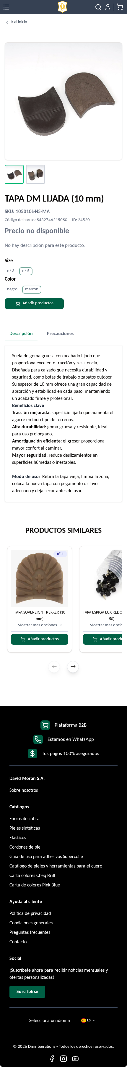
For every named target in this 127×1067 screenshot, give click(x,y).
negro (12, 289)
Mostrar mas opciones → (39, 625)
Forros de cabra (24, 819)
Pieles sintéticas (24, 828)
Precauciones (60, 333)
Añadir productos (37, 303)
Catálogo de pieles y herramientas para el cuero (55, 866)
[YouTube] (75, 1058)
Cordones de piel (25, 847)
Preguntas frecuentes (29, 932)
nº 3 (10, 271)
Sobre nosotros (23, 790)
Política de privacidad (30, 913)
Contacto (18, 942)
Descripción (21, 333)
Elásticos (17, 838)
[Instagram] (63, 1058)
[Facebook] (51, 1058)
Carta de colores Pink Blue (34, 885)
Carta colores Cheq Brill (32, 875)
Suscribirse (27, 991)
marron (31, 289)
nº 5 (26, 271)
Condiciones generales (31, 923)
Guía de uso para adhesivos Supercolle (46, 856)
